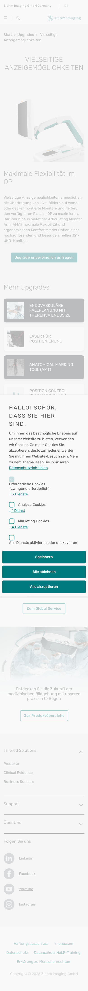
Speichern (44, 557)
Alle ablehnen (44, 572)
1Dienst (17, 510)
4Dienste (18, 527)
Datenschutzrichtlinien (28, 468)
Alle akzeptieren (44, 586)
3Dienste (18, 494)
